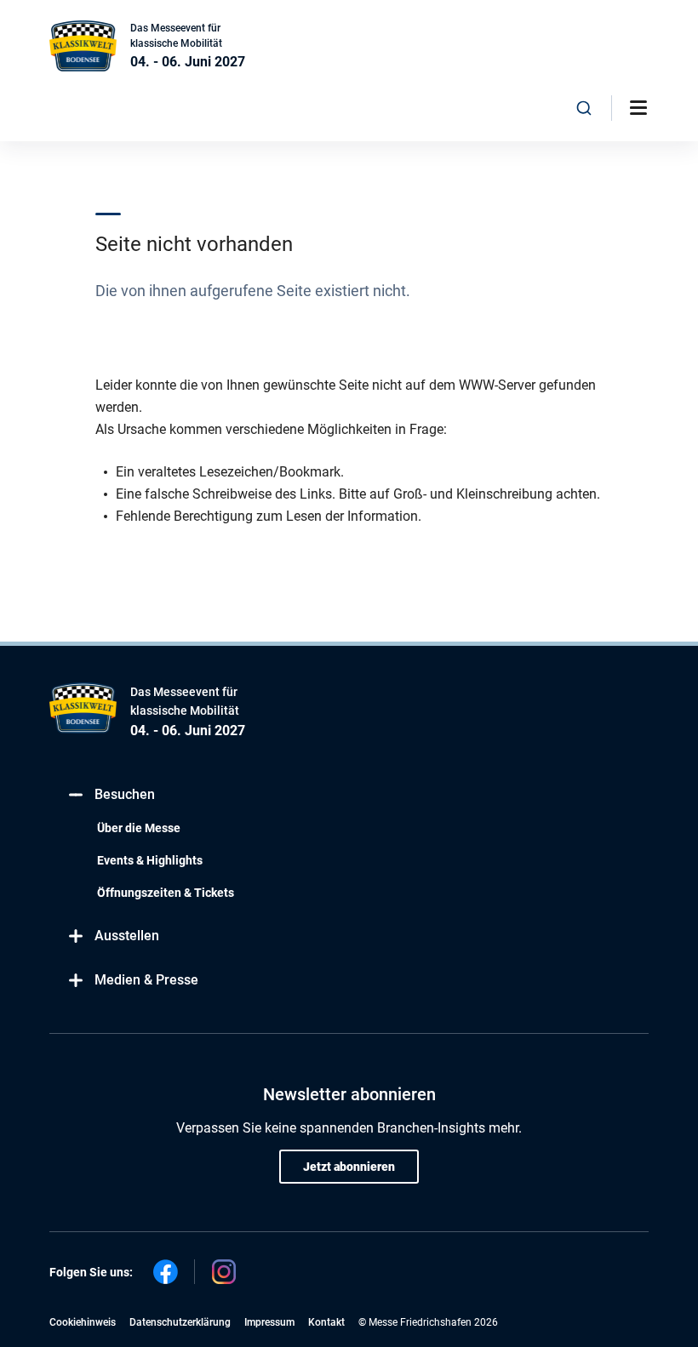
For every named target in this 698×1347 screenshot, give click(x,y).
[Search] (584, 108)
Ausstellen (126, 935)
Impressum (269, 1322)
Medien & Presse (146, 980)
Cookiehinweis (82, 1322)
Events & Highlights (150, 860)
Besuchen (124, 794)
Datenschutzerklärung (180, 1322)
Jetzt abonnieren (349, 1166)
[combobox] (584, 108)
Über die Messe (138, 828)
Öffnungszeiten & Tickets (165, 892)
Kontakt (326, 1322)
